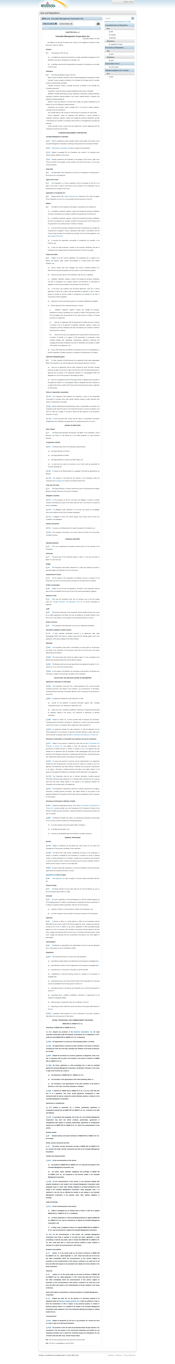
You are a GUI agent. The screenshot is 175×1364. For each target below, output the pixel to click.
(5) (49, 1065)
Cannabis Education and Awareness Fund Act (67, 602)
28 (65, 719)
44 (48, 1298)
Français (126, 1)
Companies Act (73, 196)
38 (48, 1136)
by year (111, 54)
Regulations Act (51, 875)
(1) (49, 141)
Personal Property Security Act (69, 1301)
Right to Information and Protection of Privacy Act (83, 735)
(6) (49, 1091)
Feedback (111, 1355)
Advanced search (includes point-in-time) (118, 22)
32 (48, 899)
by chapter (112, 35)
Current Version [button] (65, 24)
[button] (98, 24)
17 (48, 557)
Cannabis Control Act (56, 236)
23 (48, 625)
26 (62, 998)
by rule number (114, 67)
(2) (49, 148)
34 (48, 945)
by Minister (112, 38)
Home (131, 1)
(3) (49, 152)
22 (48, 612)
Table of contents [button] (49, 24)
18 (48, 567)
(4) (49, 159)
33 (48, 921)
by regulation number (116, 44)
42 (48, 1253)
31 (48, 889)
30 (48, 878)
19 (48, 578)
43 (48, 1274)
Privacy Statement (129, 1355)
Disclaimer (119, 1355)
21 (48, 599)
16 (48, 546)
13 (48, 488)
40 (66, 1309)
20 (48, 588)
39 (48, 1146)
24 (48, 633)
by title (111, 32)
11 (48, 433)
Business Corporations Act (62, 148)
